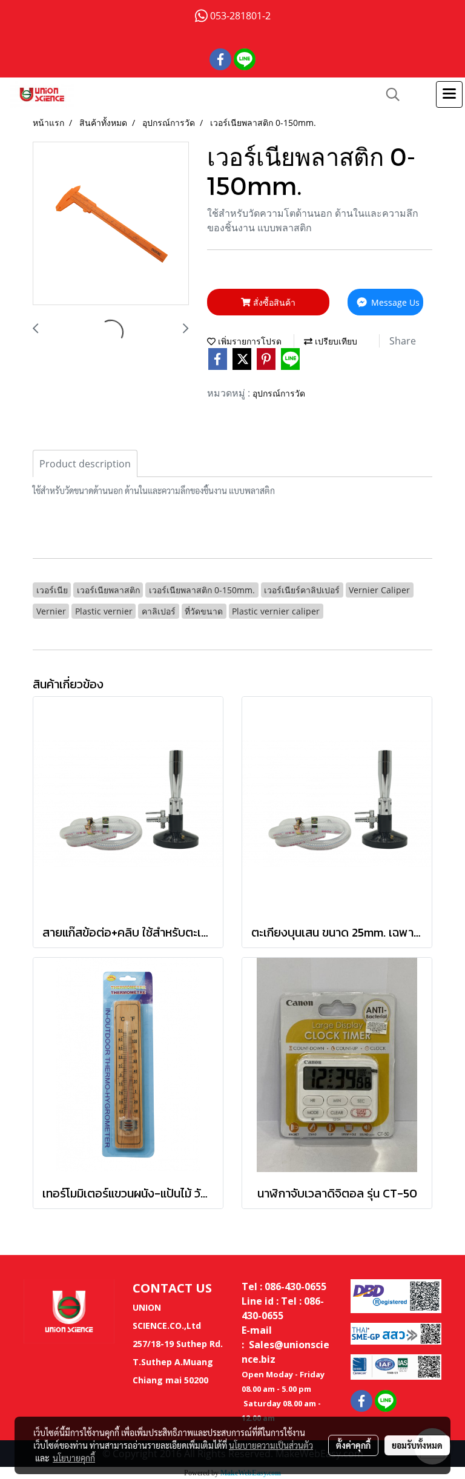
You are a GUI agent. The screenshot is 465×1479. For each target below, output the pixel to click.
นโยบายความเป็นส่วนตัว (271, 1445)
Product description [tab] (85, 463)
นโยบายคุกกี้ (74, 1457)
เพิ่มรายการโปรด (249, 341)
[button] (389, 94)
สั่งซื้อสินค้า (273, 302)
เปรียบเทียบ (334, 341)
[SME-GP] (396, 1332)
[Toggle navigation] (449, 94)
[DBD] (396, 1295)
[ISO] (396, 1365)
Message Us (394, 302)
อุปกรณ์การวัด (278, 393)
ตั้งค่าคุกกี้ (353, 1445)
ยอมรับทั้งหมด (417, 1445)
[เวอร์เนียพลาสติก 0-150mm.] (110, 224)
